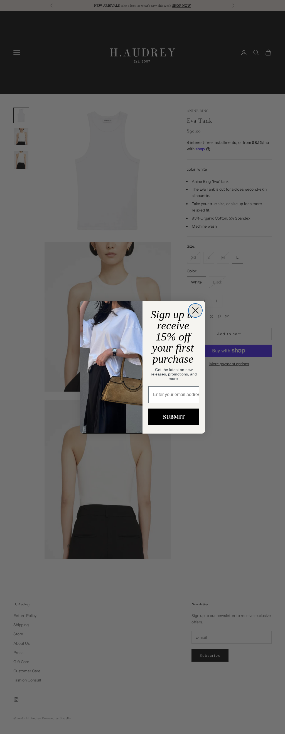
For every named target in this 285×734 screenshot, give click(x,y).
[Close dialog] (195, 310)
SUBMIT (174, 417)
